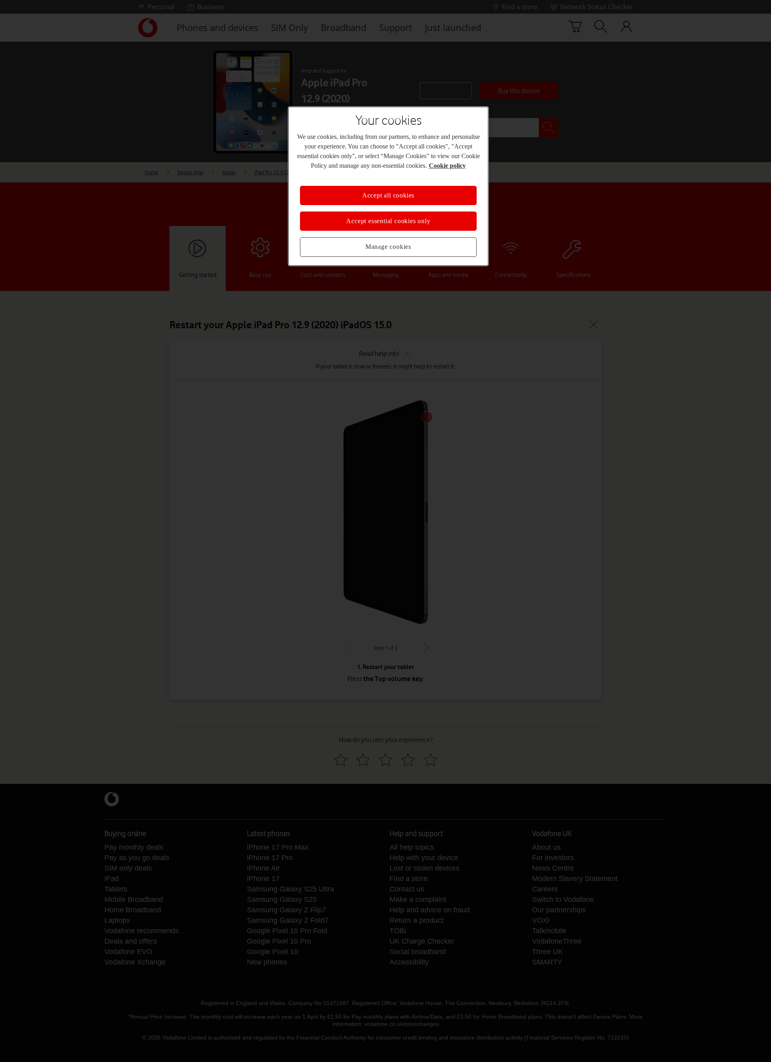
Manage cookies (388, 246)
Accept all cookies (388, 195)
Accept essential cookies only (388, 221)
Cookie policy (432, 165)
